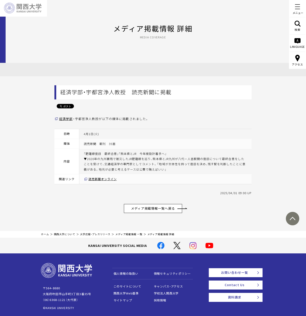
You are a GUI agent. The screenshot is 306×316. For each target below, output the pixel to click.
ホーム (45, 234)
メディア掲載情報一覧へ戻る (153, 208)
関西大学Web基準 (126, 293)
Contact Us (234, 285)
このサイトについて (128, 286)
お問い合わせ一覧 (234, 272)
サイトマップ (123, 300)
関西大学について (64, 234)
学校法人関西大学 (166, 293)
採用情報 (160, 300)
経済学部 (66, 118)
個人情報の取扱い (126, 273)
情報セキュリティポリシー (172, 273)
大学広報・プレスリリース (95, 234)
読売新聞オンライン (102, 179)
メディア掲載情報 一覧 (128, 234)
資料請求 (234, 297)
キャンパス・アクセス (168, 286)
